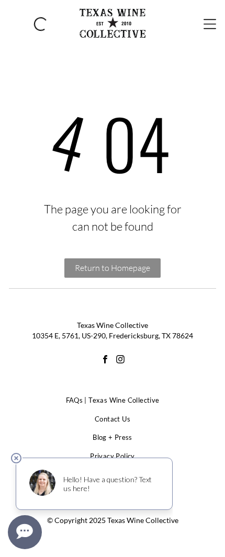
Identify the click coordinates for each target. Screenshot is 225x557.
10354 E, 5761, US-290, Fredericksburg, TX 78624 (112, 335)
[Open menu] (210, 23)
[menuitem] (112, 400)
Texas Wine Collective (112, 325)
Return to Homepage (112, 268)
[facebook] (105, 360)
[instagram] (120, 360)
